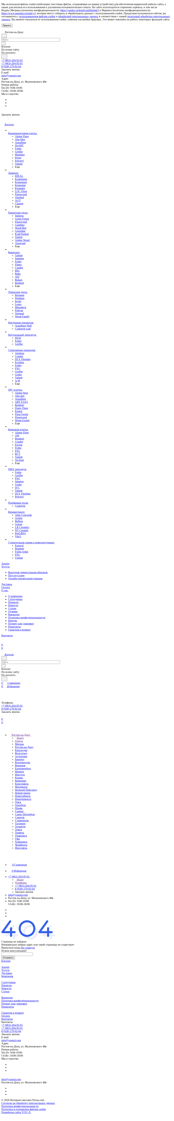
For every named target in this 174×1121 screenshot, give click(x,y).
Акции (5, 967)
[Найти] (4, 56)
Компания (7, 976)
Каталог (6, 960)
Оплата (5, 1015)
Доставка (6, 973)
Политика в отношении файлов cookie (23, 1109)
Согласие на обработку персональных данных (28, 1103)
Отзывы (13, 611)
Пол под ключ (16, 575)
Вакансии (14, 614)
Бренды (12, 620)
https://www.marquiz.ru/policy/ (18, 13)
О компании (15, 596)
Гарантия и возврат (19, 629)
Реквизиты (14, 626)
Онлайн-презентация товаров (25, 578)
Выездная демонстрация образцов (28, 572)
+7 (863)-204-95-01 (12, 60)
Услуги (5, 970)
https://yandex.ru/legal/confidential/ (79, 10)
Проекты (13, 602)
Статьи (12, 608)
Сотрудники (15, 599)
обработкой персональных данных (78, 16)
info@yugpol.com (11, 75)
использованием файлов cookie (37, 16)
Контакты (7, 1019)
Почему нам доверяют (21, 623)
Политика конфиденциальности (26, 617)
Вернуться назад (10, 947)
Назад (20, 738)
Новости (13, 605)
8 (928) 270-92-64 (11, 66)
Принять (7, 25)
